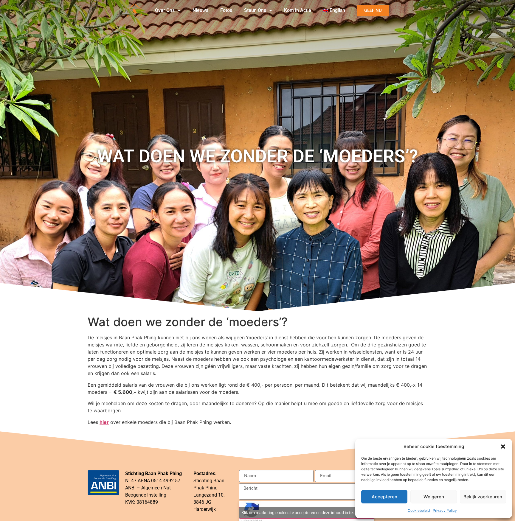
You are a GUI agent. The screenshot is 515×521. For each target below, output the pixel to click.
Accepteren (384, 497)
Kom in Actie (297, 10)
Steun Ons (255, 10)
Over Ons (165, 10)
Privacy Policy (445, 510)
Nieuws (200, 10)
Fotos (226, 10)
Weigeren (434, 497)
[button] (503, 447)
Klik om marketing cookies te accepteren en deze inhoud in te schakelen (306, 512)
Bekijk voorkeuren (482, 497)
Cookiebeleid (419, 510)
